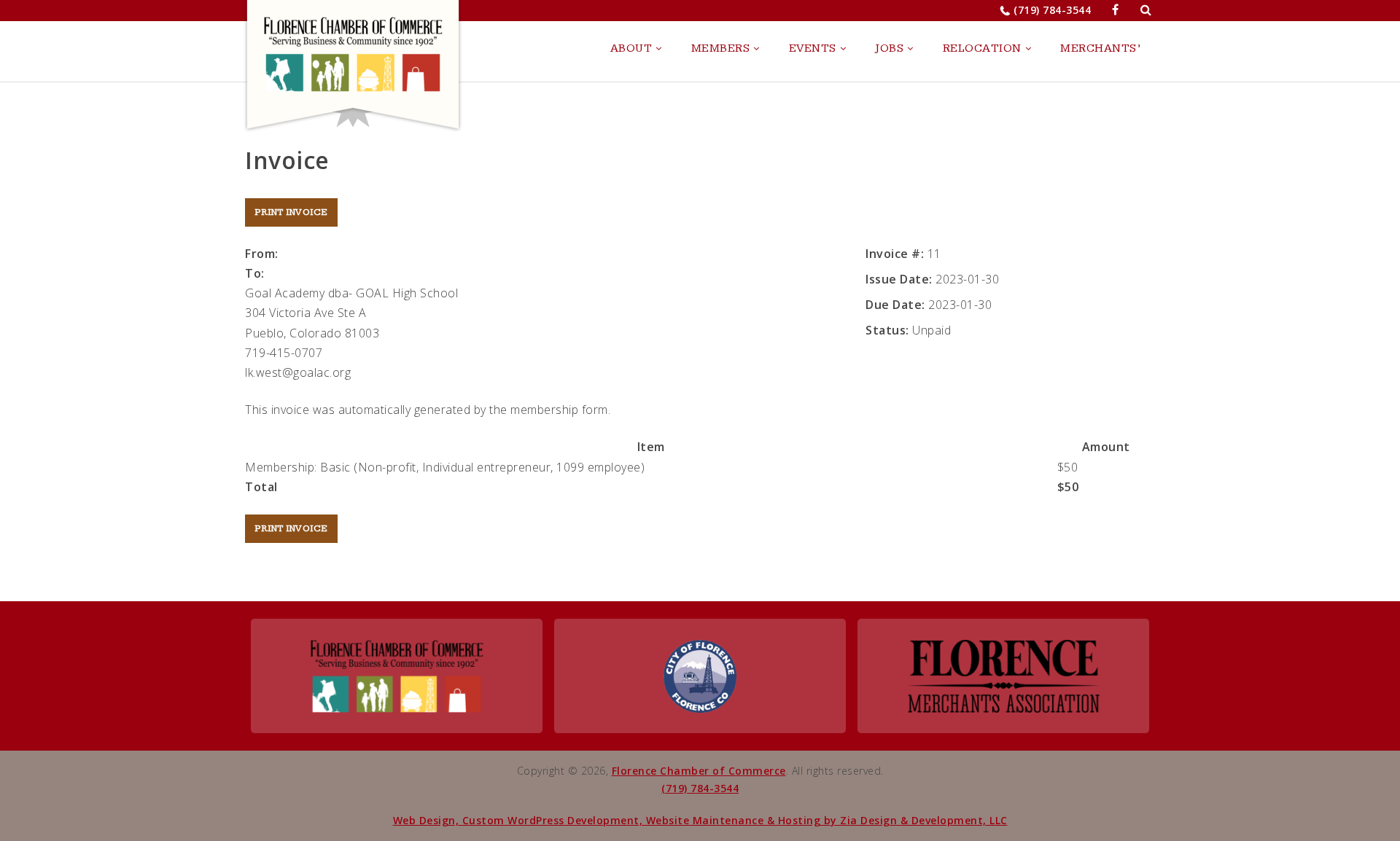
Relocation (982, 48)
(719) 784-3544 (1052, 10)
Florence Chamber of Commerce (699, 771)
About (631, 48)
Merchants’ (1100, 48)
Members (720, 48)
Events (812, 48)
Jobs (889, 48)
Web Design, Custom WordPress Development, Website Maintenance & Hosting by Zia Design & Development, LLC (700, 820)
